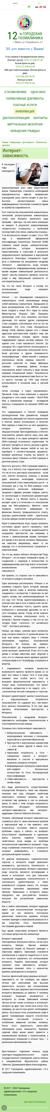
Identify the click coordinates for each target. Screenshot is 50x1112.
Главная (5, 142)
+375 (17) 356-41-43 (33, 60)
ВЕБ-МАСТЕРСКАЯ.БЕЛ (35, 1102)
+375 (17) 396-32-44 (25, 83)
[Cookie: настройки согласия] (4, 1107)
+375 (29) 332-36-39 (25, 76)
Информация (25, 111)
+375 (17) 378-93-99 (25, 66)
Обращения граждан (25, 131)
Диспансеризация (16, 118)
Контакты (40, 118)
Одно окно (38, 92)
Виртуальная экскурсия (25, 124)
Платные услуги (25, 105)
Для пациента (28, 142)
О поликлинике (15, 92)
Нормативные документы (25, 98)
